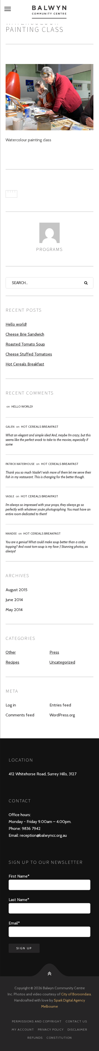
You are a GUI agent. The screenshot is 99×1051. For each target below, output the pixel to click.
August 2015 (16, 589)
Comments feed (20, 715)
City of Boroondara (76, 994)
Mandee (11, 533)
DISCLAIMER (77, 1029)
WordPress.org (62, 715)
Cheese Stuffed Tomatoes (29, 354)
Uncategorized (62, 662)
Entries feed (60, 705)
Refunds (35, 1038)
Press (54, 652)
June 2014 (14, 599)
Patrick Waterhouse (20, 464)
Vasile (10, 496)
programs (49, 249)
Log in (11, 705)
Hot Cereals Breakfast (25, 364)
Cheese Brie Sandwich (25, 334)
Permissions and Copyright (37, 1021)
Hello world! (16, 324)
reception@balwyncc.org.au (43, 835)
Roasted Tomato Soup (25, 344)
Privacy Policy (51, 1029)
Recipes (12, 662)
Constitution (59, 1038)
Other (11, 652)
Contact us (76, 1021)
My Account (23, 1029)
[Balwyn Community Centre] (49, 12)
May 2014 (14, 609)
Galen (10, 426)
